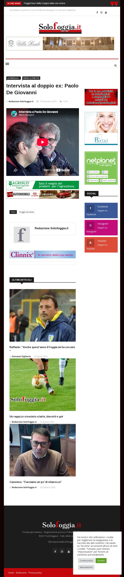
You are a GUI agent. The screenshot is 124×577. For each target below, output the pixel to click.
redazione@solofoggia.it (63, 541)
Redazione (21, 572)
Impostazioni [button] (86, 567)
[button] (112, 3)
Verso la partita (31, 78)
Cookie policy (86, 560)
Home (11, 572)
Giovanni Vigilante (21, 356)
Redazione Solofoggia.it (21, 101)
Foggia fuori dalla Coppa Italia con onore (44, 3)
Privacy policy (35, 572)
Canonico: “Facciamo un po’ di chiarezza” (36, 482)
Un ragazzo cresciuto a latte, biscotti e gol (36, 416)
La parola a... (13, 78)
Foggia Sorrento (26, 212)
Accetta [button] (101, 560)
